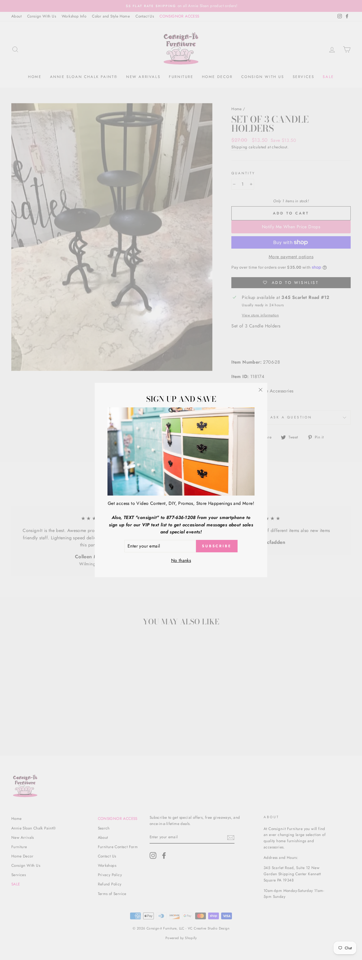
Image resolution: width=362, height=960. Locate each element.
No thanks (181, 560)
